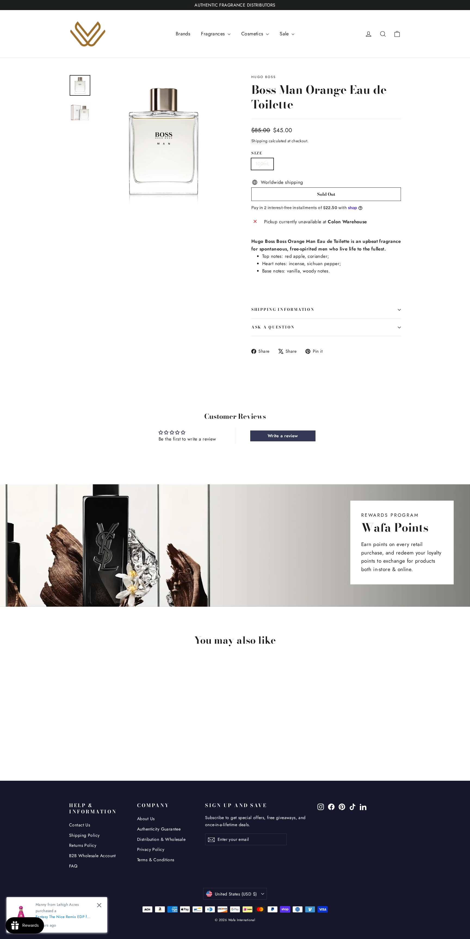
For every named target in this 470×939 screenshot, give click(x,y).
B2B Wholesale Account (92, 856)
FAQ (73, 866)
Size (257, 153)
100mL (262, 163)
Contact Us (79, 825)
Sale (285, 33)
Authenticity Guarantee (159, 829)
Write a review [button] (283, 436)
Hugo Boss (263, 77)
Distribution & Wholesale (161, 839)
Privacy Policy (150, 849)
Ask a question (273, 327)
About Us (145, 819)
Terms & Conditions (155, 860)
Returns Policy (82, 845)
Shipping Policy (84, 835)
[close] (99, 905)
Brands (183, 33)
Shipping (259, 141)
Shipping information (282, 309)
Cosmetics (253, 33)
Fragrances (213, 33)
